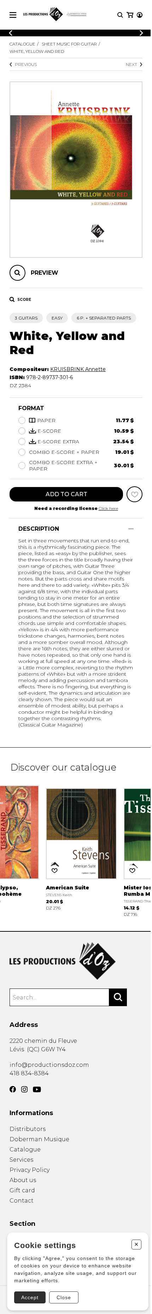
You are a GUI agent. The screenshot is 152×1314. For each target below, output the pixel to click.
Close (64, 1297)
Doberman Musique (39, 1139)
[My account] (139, 15)
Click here (108, 508)
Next (131, 64)
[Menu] (13, 15)
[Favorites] (134, 494)
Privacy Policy (29, 1170)
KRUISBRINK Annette (78, 369)
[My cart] (130, 15)
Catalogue (22, 44)
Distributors (28, 1129)
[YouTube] (37, 1089)
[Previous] (10, 33)
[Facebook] (13, 1089)
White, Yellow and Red (37, 51)
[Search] (118, 997)
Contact (22, 1200)
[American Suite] (81, 847)
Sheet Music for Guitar (69, 44)
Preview (44, 272)
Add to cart (66, 494)
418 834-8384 (29, 1073)
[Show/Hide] (131, 528)
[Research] (120, 15)
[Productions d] (76, 961)
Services (21, 1159)
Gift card (22, 1190)
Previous (26, 64)
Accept (30, 1297)
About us (23, 1180)
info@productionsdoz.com (49, 1064)
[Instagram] (24, 1089)
